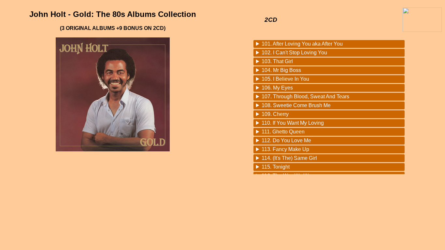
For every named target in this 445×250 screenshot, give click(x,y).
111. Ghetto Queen (283, 131)
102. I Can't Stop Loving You (294, 52)
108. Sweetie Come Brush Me (296, 105)
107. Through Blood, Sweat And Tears (305, 96)
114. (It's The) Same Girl (289, 158)
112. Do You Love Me (286, 140)
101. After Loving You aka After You (302, 44)
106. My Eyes (277, 87)
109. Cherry (275, 114)
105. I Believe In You (285, 79)
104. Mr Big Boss (281, 70)
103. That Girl (277, 61)
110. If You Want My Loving (293, 123)
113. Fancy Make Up (285, 149)
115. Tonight (276, 167)
